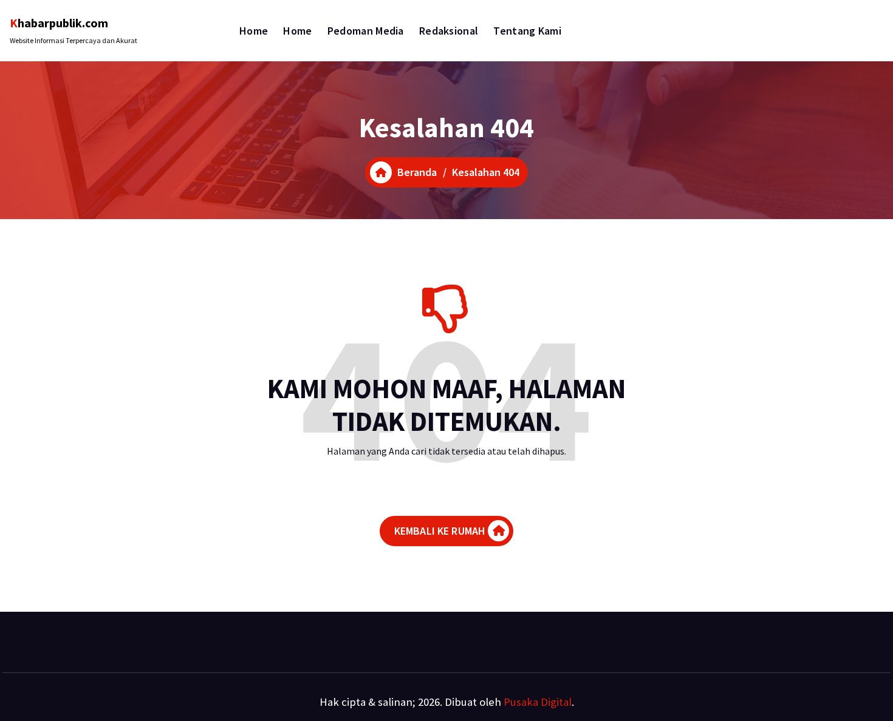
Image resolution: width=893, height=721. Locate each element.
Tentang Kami (527, 31)
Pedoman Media (365, 31)
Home (253, 31)
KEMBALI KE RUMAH (440, 531)
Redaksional (448, 31)
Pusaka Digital (538, 702)
